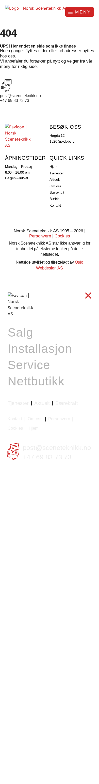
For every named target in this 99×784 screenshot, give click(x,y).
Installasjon (40, 348)
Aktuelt (55, 179)
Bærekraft (57, 192)
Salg (20, 332)
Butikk (54, 199)
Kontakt (55, 205)
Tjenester (57, 173)
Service (29, 365)
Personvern (40, 236)
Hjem (53, 166)
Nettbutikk (36, 381)
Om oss (55, 186)
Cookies (62, 236)
